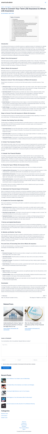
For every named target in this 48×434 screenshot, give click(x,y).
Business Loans (4, 413)
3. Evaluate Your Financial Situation (19, 28)
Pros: (15, 37)
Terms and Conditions (24, 427)
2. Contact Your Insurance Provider (19, 27)
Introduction (15, 19)
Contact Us (24, 423)
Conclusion (13, 40)
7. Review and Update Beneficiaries (20, 33)
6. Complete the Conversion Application (21, 32)
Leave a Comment (7, 328)
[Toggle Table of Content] (35, 17)
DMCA (24, 429)
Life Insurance (14, 328)
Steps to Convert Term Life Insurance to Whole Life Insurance (24, 24)
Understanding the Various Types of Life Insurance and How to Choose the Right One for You (13, 324)
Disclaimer (24, 426)
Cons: (15, 38)
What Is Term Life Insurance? (18, 20)
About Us (24, 421)
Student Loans (4, 417)
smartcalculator (7, 2)
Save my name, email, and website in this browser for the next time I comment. (19, 364)
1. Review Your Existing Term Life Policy (20, 25)
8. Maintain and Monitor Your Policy (20, 34)
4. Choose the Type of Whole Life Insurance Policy (22, 29)
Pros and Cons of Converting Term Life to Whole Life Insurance (25, 36)
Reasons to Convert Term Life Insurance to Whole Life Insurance (25, 23)
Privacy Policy (24, 424)
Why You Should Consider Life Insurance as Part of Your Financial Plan (34, 324)
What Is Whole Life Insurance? (18, 21)
